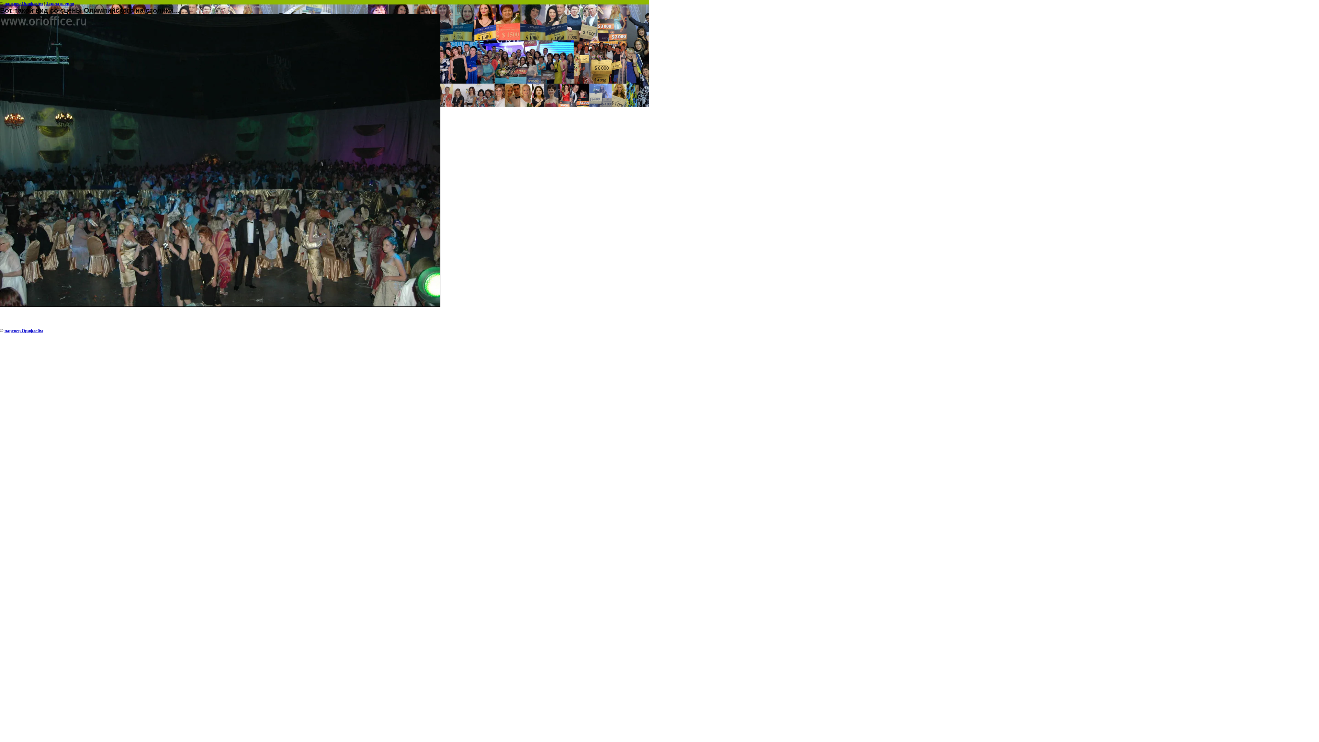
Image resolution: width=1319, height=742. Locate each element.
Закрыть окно (60, 3)
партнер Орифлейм (23, 3)
